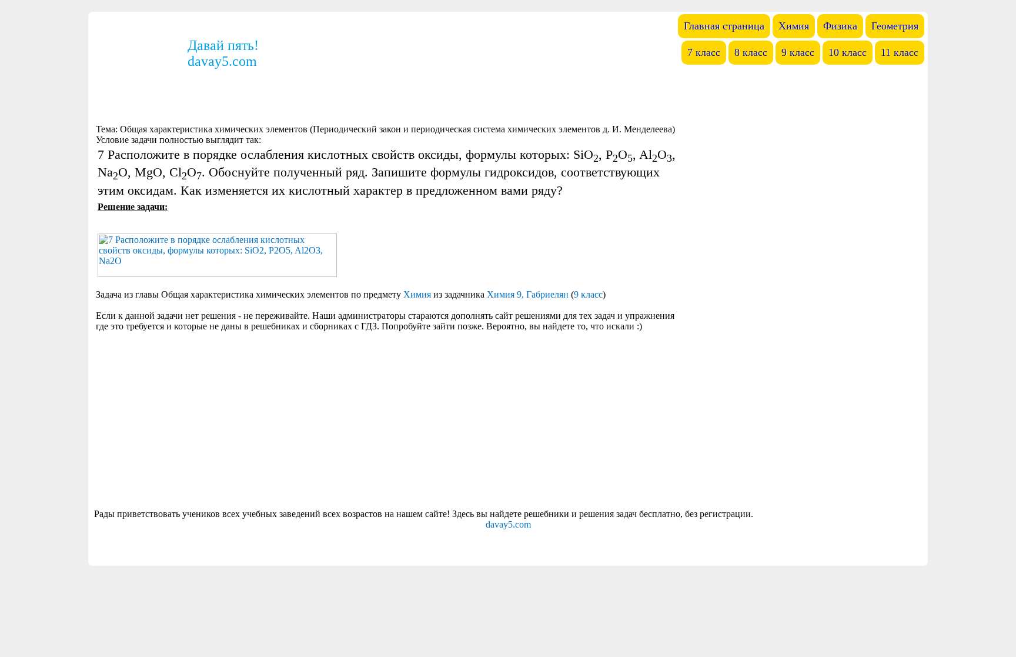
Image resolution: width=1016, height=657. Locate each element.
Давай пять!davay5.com (223, 53)
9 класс (588, 294)
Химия (417, 294)
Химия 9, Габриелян (528, 294)
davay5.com (508, 524)
